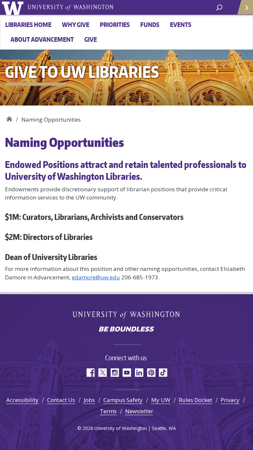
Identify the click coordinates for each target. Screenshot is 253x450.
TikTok (163, 372)
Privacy (230, 400)
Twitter (102, 372)
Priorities (115, 24)
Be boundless (126, 330)
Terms (108, 411)
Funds (149, 24)
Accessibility (22, 400)
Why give (75, 24)
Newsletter (139, 411)
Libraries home (28, 24)
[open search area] (219, 7)
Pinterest (151, 372)
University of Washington (14, 7)
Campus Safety (123, 400)
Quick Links (245, 7)
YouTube (126, 372)
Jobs (89, 400)
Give (90, 39)
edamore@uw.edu (96, 277)
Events (180, 24)
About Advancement (42, 39)
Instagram (114, 372)
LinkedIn (138, 372)
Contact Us (61, 400)
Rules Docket (195, 400)
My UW (160, 400)
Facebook (90, 372)
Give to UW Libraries (9, 117)
